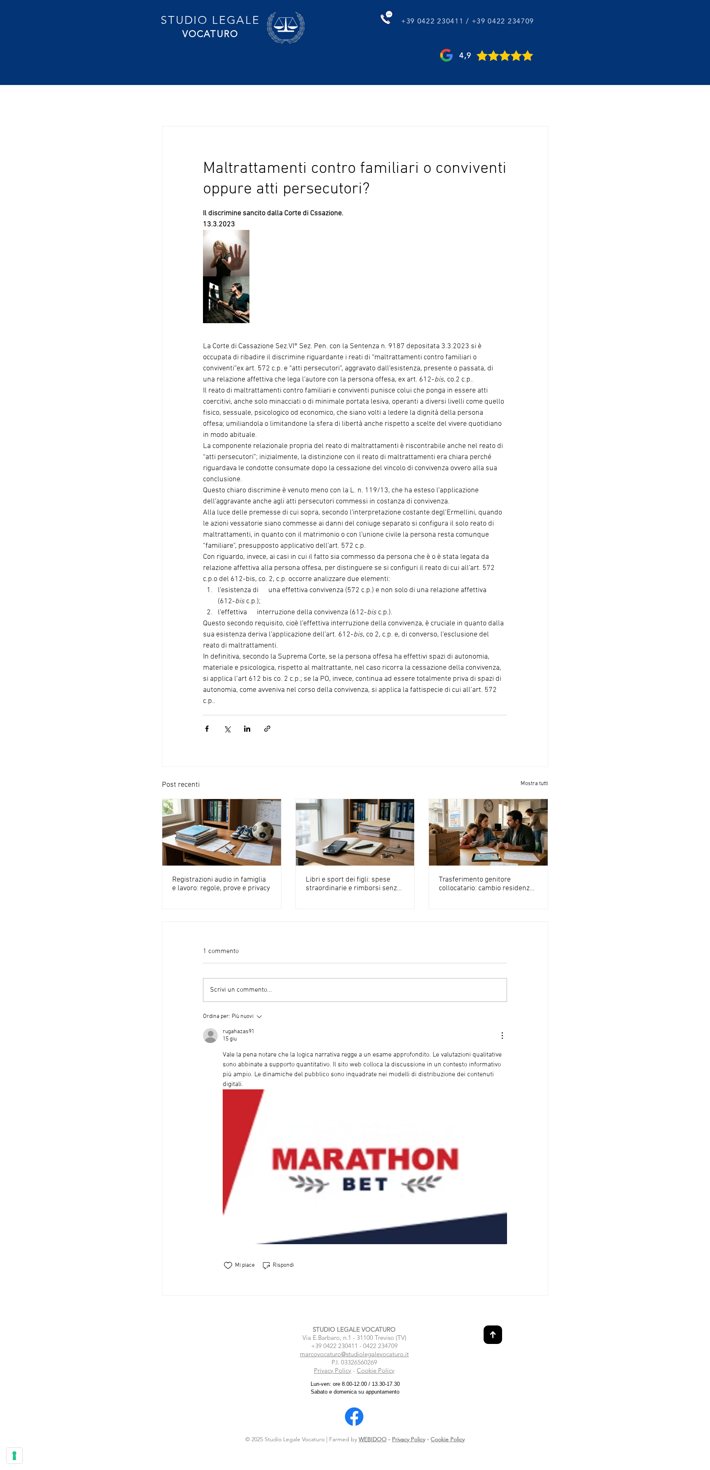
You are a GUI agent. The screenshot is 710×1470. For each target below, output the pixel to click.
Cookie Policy (375, 1370)
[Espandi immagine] (226, 253)
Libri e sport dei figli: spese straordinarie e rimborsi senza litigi (353, 884)
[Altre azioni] (502, 1035)
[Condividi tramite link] (267, 729)
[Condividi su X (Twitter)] (227, 729)
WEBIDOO (373, 1439)
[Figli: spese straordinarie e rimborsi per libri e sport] (355, 832)
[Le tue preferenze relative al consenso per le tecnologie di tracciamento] (14, 1455)
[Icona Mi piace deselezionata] (228, 1265)
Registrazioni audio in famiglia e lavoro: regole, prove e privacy (221, 884)
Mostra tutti (534, 783)
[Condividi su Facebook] (207, 729)
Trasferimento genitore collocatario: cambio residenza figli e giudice (486, 884)
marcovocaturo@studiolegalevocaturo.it (354, 1354)
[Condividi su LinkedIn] (247, 729)
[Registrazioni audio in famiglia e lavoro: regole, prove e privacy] (221, 832)
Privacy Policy (332, 1370)
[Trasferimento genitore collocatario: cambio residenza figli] (488, 832)
